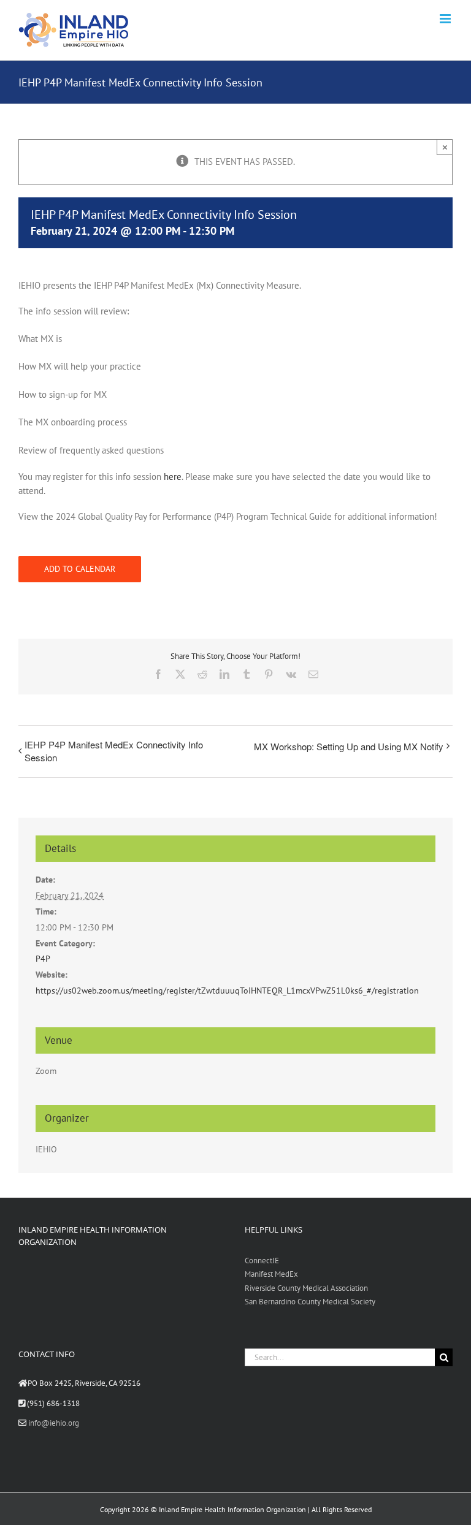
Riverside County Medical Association (306, 1288)
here (173, 476)
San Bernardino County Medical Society (310, 1301)
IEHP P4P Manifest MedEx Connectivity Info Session (114, 751)
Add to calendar (79, 569)
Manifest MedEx (271, 1274)
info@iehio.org (53, 1423)
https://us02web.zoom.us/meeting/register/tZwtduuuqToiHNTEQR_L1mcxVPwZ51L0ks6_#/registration (227, 990)
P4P (43, 958)
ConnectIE (262, 1260)
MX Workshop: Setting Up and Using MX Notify (348, 746)
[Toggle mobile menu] (446, 18)
